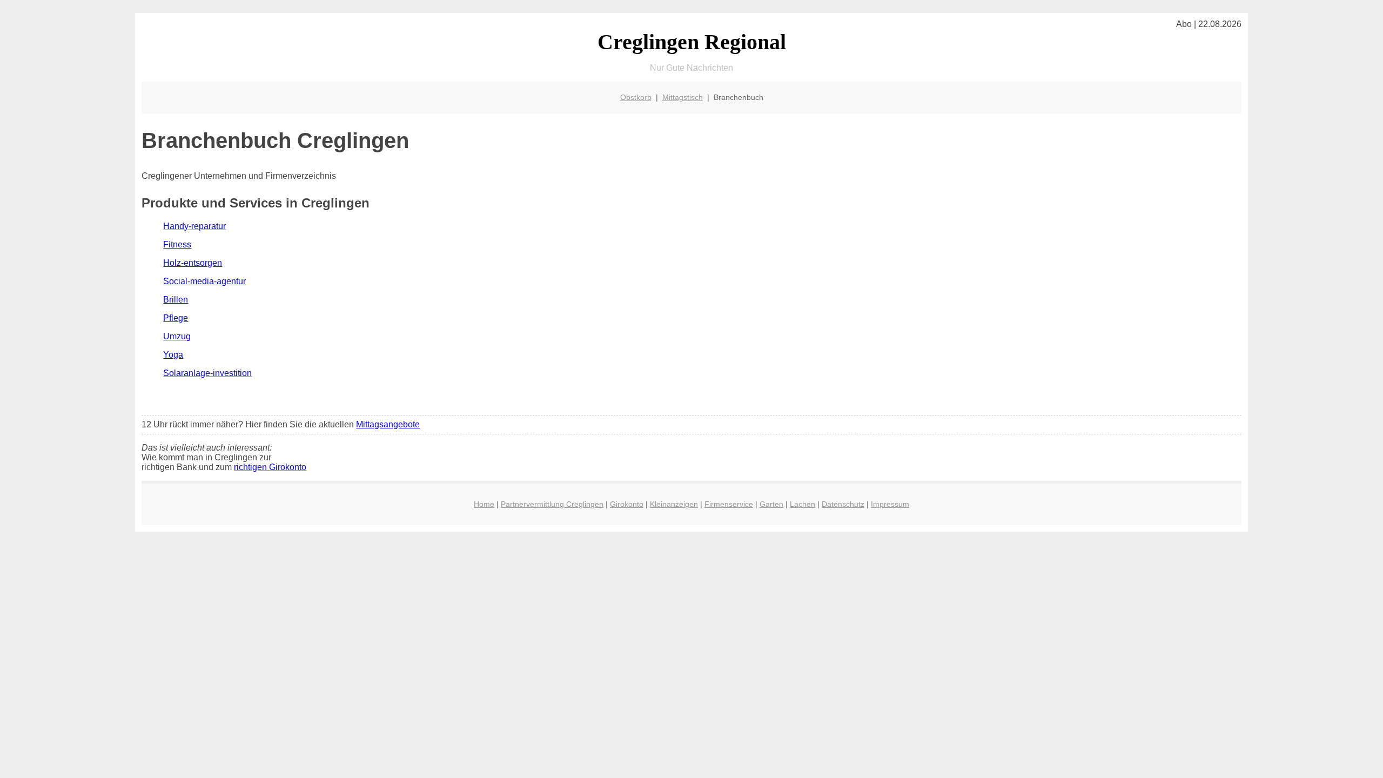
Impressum (890, 504)
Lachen (802, 504)
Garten (771, 504)
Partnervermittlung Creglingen (552, 504)
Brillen (175, 299)
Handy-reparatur (194, 226)
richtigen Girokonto (270, 467)
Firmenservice (728, 504)
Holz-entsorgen (192, 262)
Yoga (173, 354)
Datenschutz (843, 504)
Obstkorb (636, 97)
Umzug (177, 336)
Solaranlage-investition (207, 373)
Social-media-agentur (204, 281)
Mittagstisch (682, 97)
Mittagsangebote (388, 424)
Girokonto (626, 504)
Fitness (177, 244)
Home (484, 504)
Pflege (175, 318)
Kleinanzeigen (674, 504)
